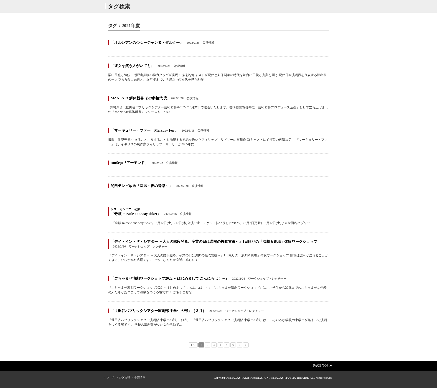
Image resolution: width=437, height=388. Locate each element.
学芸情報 (139, 377)
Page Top (321, 365)
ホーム (111, 377)
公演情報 (124, 377)
